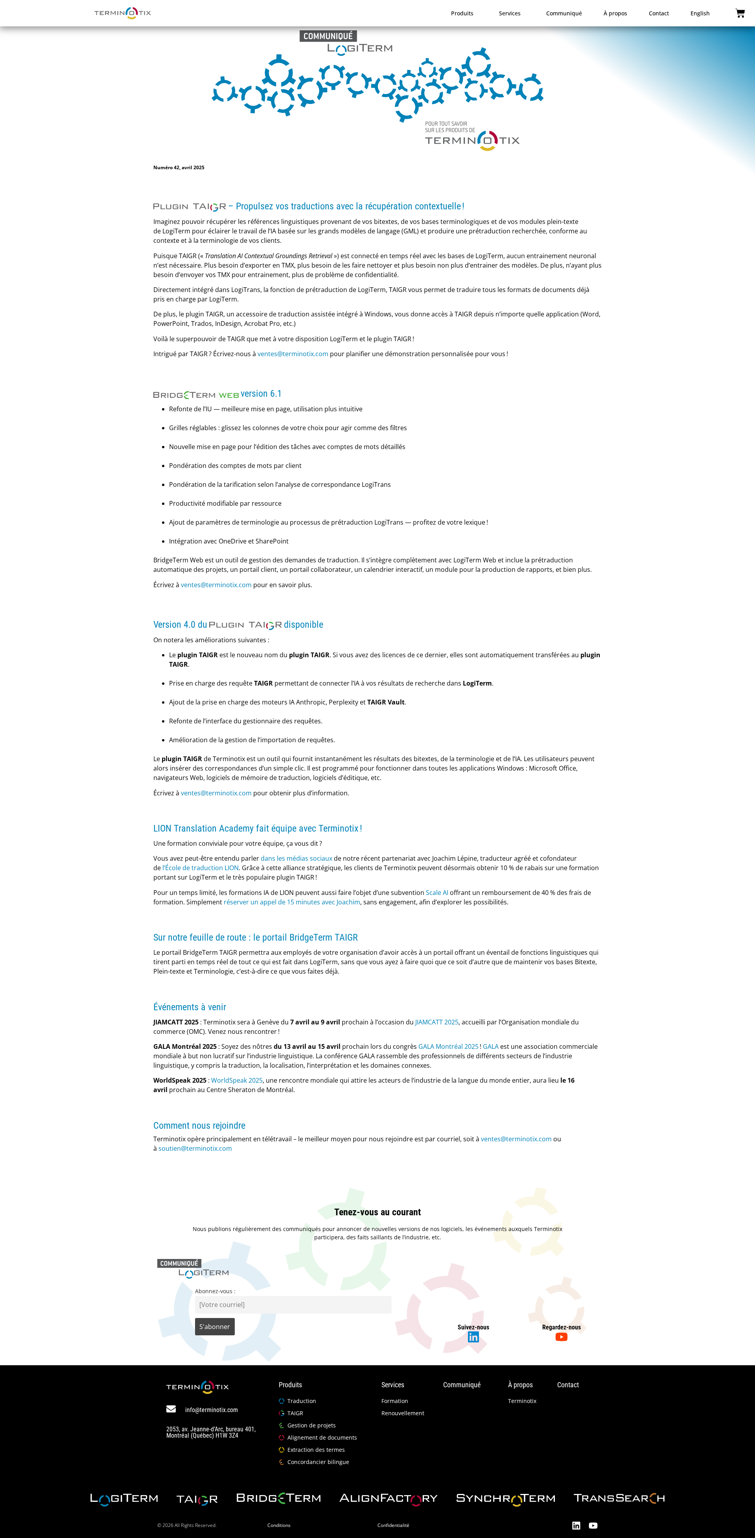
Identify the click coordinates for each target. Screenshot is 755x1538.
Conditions (279, 1525)
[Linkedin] (576, 1525)
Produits (462, 13)
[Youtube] (593, 1525)
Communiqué (564, 13)
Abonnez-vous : (215, 1291)
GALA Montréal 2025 (448, 1046)
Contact (659, 13)
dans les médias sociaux (296, 858)
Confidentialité (393, 1525)
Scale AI (437, 892)
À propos (615, 13)
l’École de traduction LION (200, 867)
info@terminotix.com (211, 1410)
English (700, 13)
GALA (491, 1046)
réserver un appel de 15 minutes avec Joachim (292, 902)
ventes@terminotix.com (293, 353)
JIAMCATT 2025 (437, 1022)
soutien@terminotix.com (195, 1148)
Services (510, 13)
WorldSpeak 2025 (237, 1080)
